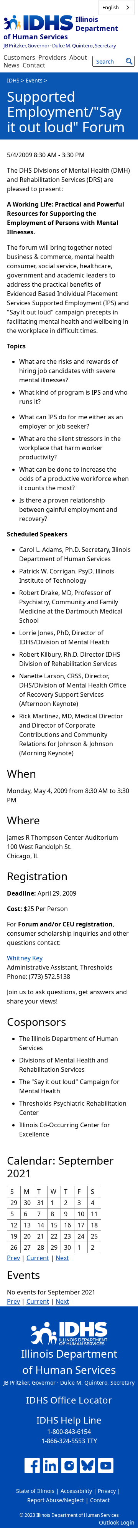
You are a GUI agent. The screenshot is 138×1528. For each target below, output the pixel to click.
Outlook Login (117, 1522)
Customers (19, 57)
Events (34, 80)
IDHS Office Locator (69, 1400)
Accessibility (76, 1490)
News (11, 65)
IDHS (13, 80)
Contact (34, 65)
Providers (52, 57)
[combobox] (116, 7)
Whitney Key (25, 958)
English (110, 7)
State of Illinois (35, 1490)
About (78, 57)
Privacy (107, 1490)
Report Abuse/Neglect (55, 1500)
